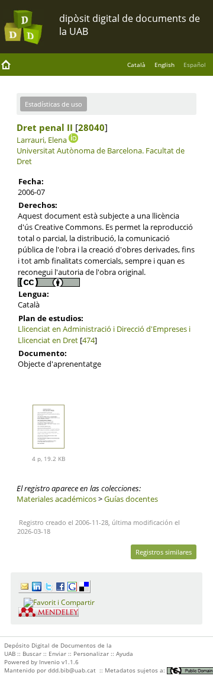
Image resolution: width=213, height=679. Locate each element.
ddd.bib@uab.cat (72, 670)
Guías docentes (131, 499)
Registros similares (163, 551)
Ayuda (124, 653)
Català (136, 64)
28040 (91, 127)
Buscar (31, 653)
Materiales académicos (56, 499)
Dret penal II (45, 127)
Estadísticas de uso (53, 104)
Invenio (49, 662)
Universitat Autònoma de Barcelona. (80, 150)
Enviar (57, 653)
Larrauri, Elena (42, 139)
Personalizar (91, 653)
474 (88, 340)
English (164, 64)
